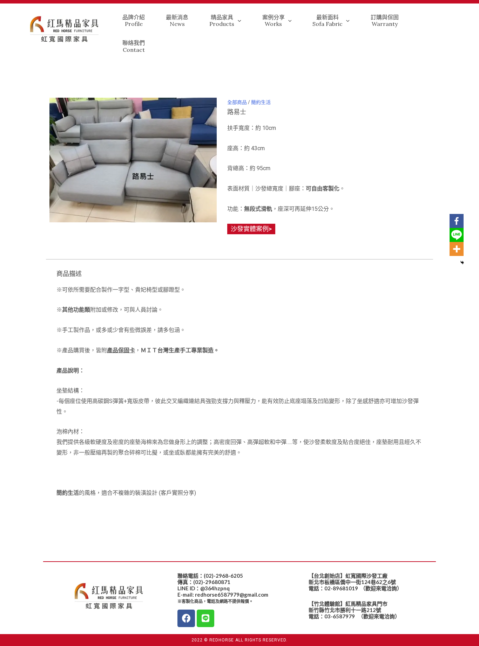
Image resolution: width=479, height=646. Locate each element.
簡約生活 (261, 102)
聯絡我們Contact (133, 46)
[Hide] (462, 262)
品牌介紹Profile (133, 20)
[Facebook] (457, 221)
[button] (251, 229)
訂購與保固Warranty (385, 20)
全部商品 (237, 102)
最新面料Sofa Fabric (327, 20)
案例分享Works (273, 20)
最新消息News (177, 20)
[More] (457, 249)
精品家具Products (221, 20)
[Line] (457, 235)
